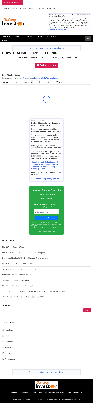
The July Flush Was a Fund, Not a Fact (17, 286)
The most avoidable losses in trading (46, 48)
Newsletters (51, 8)
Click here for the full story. (57, 29)
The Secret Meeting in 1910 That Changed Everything (25, 258)
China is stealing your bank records (46, 372)
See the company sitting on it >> (45, 179)
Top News (40, 8)
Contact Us (77, 392)
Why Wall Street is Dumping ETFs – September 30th (23, 297)
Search (6, 305)
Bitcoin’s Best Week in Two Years (15, 280)
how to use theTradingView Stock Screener (46, 78)
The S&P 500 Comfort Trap (13, 247)
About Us (14, 392)
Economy (23, 8)
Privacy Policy (37, 392)
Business (14, 8)
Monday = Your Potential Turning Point (17, 264)
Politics (31, 8)
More (4, 40)
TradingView (26, 78)
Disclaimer (25, 392)
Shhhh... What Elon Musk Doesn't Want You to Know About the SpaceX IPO (33, 291)
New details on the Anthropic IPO (17, 275)
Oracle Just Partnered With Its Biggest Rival (19, 269)
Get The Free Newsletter (46, 218)
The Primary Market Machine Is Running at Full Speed (23, 253)
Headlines (5, 8)
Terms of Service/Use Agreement (58, 392)
